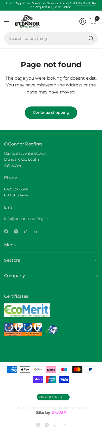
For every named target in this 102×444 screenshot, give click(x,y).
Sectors (12, 260)
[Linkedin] (37, 231)
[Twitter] (18, 231)
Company (14, 275)
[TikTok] (27, 231)
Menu (10, 244)
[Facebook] (8, 231)
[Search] (91, 38)
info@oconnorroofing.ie (26, 218)
